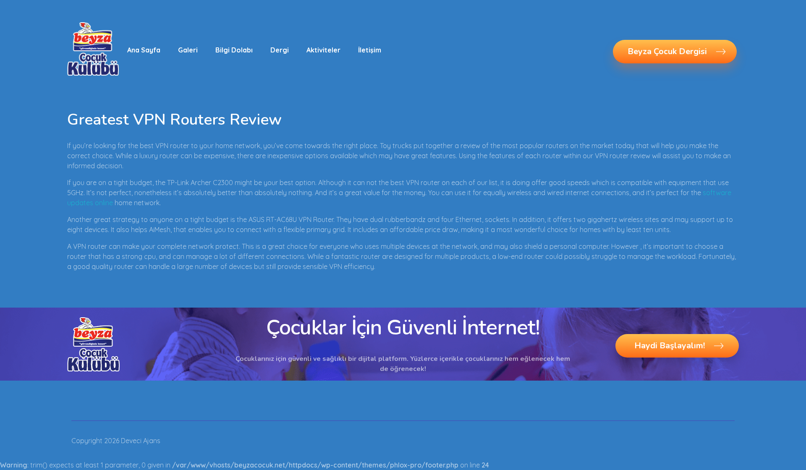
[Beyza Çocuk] (93, 48)
